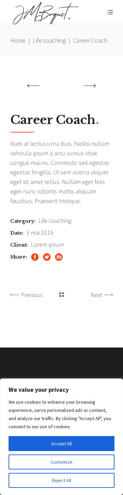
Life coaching (49, 40)
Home (18, 40)
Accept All (61, 443)
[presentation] (33, 85)
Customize (61, 462)
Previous (32, 295)
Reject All (61, 480)
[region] (61, 436)
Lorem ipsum (47, 244)
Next (96, 295)
